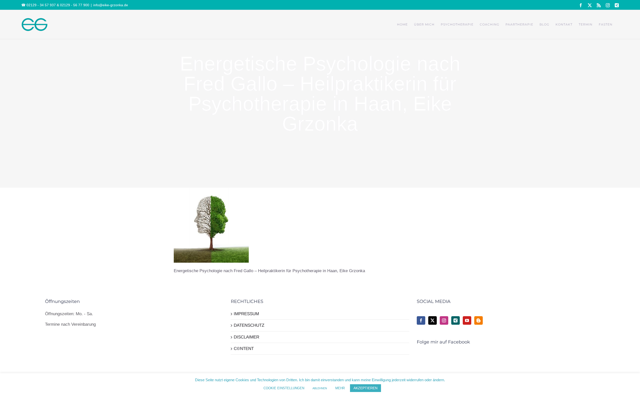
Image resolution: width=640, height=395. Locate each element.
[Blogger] (478, 320)
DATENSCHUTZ (249, 325)
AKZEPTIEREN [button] (366, 388)
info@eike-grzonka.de (110, 5)
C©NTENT (244, 348)
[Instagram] (444, 320)
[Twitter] (432, 320)
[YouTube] (467, 320)
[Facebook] (421, 320)
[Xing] (455, 320)
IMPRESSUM (246, 313)
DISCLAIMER (246, 337)
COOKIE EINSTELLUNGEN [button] (284, 388)
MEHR (340, 388)
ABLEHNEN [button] (319, 388)
